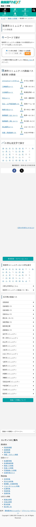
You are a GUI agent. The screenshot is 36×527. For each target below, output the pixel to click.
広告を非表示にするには (26, 227)
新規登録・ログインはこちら (18, 259)
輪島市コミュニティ (10, 366)
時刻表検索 (8, 447)
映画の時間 (8, 499)
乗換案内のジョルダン (12, 511)
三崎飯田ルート (7, 86)
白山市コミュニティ (10, 342)
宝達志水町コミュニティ (11, 382)
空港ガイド (5, 15)
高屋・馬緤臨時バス (9, 132)
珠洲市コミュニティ (10, 370)
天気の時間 (8, 502)
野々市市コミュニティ (10, 338)
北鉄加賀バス (7, 310)
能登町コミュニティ (10, 393)
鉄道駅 (15, 15)
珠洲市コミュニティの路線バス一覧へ (16, 290)
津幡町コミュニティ (10, 378)
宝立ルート (6, 98)
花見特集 (7, 479)
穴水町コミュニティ (10, 389)
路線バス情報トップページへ (12, 431)
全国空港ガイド (9, 473)
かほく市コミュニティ (10, 354)
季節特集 (4, 476)
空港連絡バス (25, 11)
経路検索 (7, 450)
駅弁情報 (7, 504)
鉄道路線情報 (8, 463)
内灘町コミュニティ (10, 374)
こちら (30, 60)
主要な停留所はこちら (10, 286)
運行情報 (7, 452)
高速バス (15, 11)
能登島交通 (6, 326)
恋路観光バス (7, 330)
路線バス (5, 11)
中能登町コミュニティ (10, 385)
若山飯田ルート (7, 127)
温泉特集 (7, 493)
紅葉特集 (7, 488)
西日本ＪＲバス (8, 318)
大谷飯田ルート (7, 92)
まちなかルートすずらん (10, 81)
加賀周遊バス (7, 322)
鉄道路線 (25, 15)
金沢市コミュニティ (10, 334)
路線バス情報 (5, 6)
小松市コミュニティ (10, 350)
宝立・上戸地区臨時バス (10, 104)
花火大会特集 (8, 481)
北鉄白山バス (7, 314)
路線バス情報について (18, 400)
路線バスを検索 (25, 51)
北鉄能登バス (7, 306)
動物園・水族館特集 (11, 484)
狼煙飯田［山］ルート (10, 115)
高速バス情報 (8, 468)
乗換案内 (4, 444)
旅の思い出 (8, 507)
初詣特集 (7, 491)
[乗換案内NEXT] (12, 3)
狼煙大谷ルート (7, 109)
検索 (27, 53)
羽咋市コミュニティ (10, 358)
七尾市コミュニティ (10, 362)
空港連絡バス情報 (10, 470)
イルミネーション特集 (12, 486)
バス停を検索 (12, 51)
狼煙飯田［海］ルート (10, 121)
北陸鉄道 (6, 302)
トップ (3, 18)
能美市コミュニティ (10, 346)
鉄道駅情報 (8, 461)
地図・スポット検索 (11, 454)
